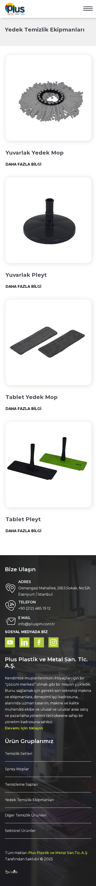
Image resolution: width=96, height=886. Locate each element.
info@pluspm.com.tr (36, 624)
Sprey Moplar (17, 769)
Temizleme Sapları (21, 784)
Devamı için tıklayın (24, 728)
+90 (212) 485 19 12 (34, 608)
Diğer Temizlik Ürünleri (25, 815)
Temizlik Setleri (18, 754)
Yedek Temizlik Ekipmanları (29, 800)
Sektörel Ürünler (20, 831)
